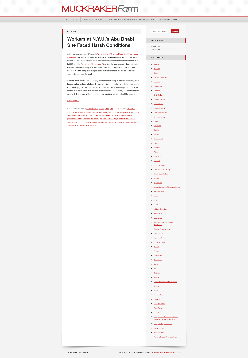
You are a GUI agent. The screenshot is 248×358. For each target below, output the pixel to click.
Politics (156, 247)
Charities (157, 82)
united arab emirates (88, 125)
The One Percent (159, 304)
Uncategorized (159, 328)
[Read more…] (73, 101)
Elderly (156, 130)
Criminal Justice (159, 108)
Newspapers (158, 218)
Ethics (101, 109)
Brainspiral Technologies (164, 352)
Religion (157, 273)
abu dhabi (131, 109)
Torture (156, 312)
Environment (158, 139)
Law (111, 109)
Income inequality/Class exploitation (167, 187)
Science (156, 277)
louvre (115, 115)
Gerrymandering (159, 165)
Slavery (156, 286)
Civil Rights (158, 95)
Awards (156, 64)
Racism (156, 264)
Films (156, 152)
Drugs (156, 121)
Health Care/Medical (161, 174)
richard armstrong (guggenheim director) (117, 119)
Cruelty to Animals (160, 112)
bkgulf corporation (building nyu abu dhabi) (121, 112)
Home (66, 19)
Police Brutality (159, 242)
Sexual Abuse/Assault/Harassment (165, 282)
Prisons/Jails (158, 255)
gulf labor (89, 115)
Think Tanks (158, 308)
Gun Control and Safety (162, 169)
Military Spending (160, 209)
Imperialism (158, 183)
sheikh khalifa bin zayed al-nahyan (93, 122)
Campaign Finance (160, 77)
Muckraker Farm (124, 8)
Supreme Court (159, 295)
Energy (156, 134)
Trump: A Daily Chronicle (93, 19)
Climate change (159, 99)
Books (156, 73)
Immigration (158, 178)
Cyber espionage (159, 117)
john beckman (100, 115)
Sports (156, 290)
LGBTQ (156, 205)
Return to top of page (79, 352)
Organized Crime (160, 238)
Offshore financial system (162, 229)
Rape (155, 269)
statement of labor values (92, 64)
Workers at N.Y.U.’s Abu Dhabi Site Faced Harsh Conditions (100, 41)
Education (157, 126)
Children (157, 91)
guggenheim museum (75, 115)
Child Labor (158, 86)
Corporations (92, 109)
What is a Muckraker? (168, 19)
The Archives (155, 46)
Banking (157, 69)
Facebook (157, 148)
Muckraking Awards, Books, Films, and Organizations (132, 19)
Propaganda (158, 260)
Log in (178, 352)
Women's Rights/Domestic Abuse (165, 337)
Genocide (157, 161)
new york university (91, 119)
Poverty (156, 251)
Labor (107, 109)
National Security (160, 213)
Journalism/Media (160, 191)
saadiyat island (73, 122)
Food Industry (159, 156)
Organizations (159, 233)
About (75, 19)
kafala (108, 115)
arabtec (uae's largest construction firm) (84, 112)
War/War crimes (159, 332)
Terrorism (157, 299)
